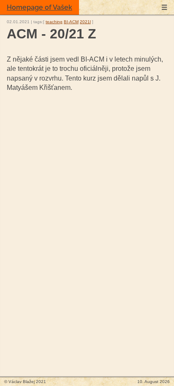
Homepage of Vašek (39, 7)
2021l (85, 21)
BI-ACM (71, 21)
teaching (54, 21)
